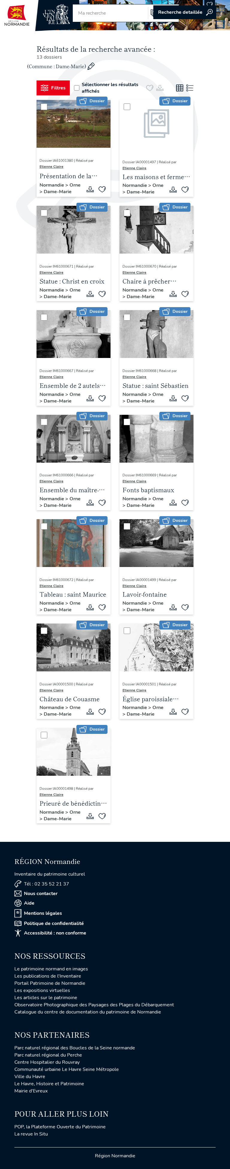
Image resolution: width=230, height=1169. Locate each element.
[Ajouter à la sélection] (102, 189)
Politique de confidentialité (54, 923)
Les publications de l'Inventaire (47, 976)
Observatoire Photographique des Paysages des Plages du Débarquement (94, 1005)
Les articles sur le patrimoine (45, 997)
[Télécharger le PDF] (90, 189)
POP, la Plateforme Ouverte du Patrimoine (60, 1127)
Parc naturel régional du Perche (48, 1055)
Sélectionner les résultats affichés (110, 88)
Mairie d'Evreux (31, 1091)
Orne (75, 185)
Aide (29, 903)
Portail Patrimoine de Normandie (49, 983)
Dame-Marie (58, 191)
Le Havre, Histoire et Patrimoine (49, 1083)
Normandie (52, 185)
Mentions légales (43, 913)
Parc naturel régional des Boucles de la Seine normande (74, 1048)
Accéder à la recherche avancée (184, 12)
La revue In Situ (31, 1134)
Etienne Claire (51, 166)
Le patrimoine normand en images (51, 969)
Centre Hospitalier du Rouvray (47, 1062)
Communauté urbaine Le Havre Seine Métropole (66, 1069)
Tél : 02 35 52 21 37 (46, 884)
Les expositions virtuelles (42, 990)
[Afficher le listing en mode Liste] (189, 88)
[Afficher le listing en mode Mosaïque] (179, 88)
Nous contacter (41, 893)
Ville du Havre (29, 1076)
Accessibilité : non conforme (55, 933)
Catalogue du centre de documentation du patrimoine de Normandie (87, 1012)
